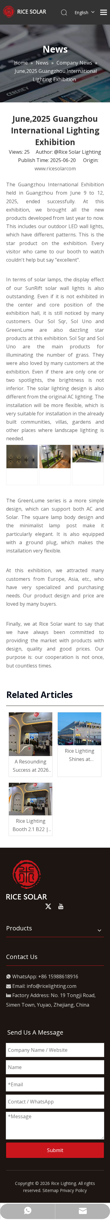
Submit (55, 1150)
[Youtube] (61, 906)
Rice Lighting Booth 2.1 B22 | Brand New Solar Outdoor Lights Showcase (30, 826)
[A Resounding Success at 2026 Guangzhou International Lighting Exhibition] (30, 734)
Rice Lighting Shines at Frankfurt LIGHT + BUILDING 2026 (79, 755)
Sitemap (50, 1190)
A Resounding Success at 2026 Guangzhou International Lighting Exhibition (31, 766)
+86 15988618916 (58, 976)
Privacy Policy (73, 1190)
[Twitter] (48, 906)
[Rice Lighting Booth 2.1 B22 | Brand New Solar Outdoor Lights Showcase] (30, 799)
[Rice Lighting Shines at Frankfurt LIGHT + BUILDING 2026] (79, 728)
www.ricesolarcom (55, 168)
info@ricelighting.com (51, 986)
